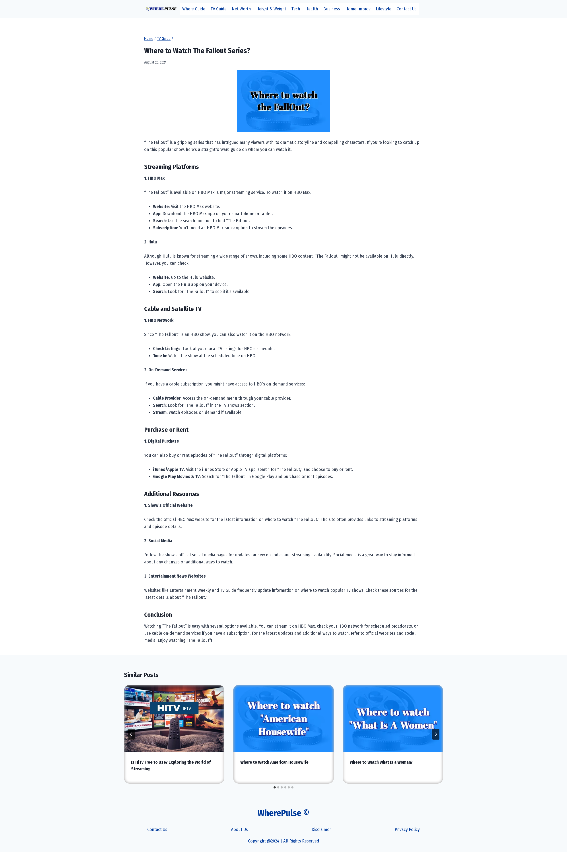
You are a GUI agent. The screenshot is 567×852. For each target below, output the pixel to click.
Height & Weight (271, 9)
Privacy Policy (407, 829)
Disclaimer (321, 829)
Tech (295, 9)
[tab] (275, 787)
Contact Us (407, 9)
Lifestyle (383, 9)
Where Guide (193, 9)
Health (311, 9)
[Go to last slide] (131, 734)
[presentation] (174, 718)
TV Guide (219, 9)
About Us (239, 829)
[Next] (435, 734)
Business (331, 9)
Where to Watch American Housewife (274, 762)
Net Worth (241, 9)
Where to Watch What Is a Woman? (381, 762)
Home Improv (358, 9)
